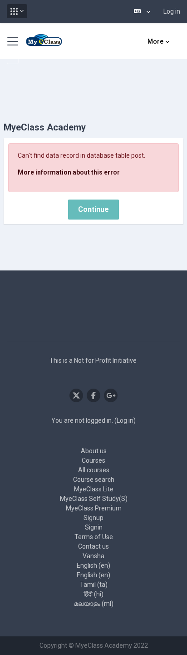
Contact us (93, 546)
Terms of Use (93, 536)
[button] (17, 11)
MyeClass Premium (94, 508)
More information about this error (69, 172)
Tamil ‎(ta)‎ (94, 584)
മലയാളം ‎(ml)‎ (93, 603)
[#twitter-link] (76, 395)
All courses (93, 470)
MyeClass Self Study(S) (94, 498)
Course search (93, 479)
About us (94, 451)
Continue (93, 209)
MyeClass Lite (93, 489)
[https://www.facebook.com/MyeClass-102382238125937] (93, 395)
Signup (93, 517)
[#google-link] (111, 395)
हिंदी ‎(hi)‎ (93, 594)
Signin (94, 527)
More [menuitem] (155, 41)
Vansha (93, 556)
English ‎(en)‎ (93, 565)
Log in (171, 11)
